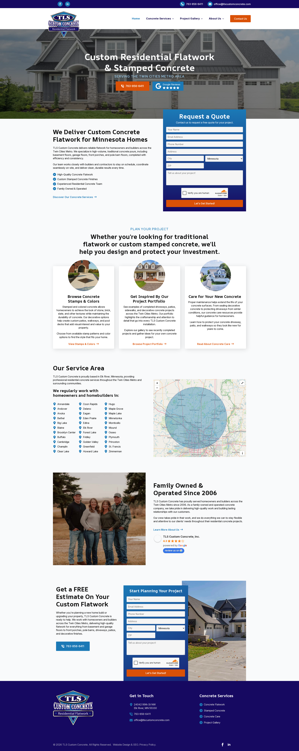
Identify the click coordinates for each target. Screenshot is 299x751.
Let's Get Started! (204, 203)
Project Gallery (190, 18)
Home (136, 18)
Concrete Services (158, 18)
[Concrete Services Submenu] (174, 18)
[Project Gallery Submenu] (203, 18)
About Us (215, 18)
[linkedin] (67, 4)
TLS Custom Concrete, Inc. (181, 536)
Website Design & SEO (125, 744)
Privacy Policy (147, 744)
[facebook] (60, 4)
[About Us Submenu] (224, 18)
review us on (172, 550)
